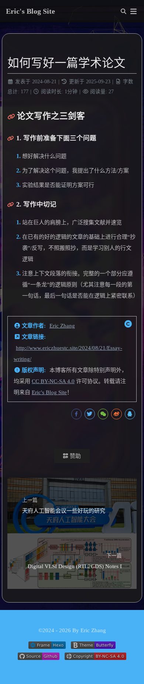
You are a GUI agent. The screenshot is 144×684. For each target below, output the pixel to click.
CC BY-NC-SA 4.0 (53, 381)
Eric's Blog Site (49, 392)
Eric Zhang (62, 326)
